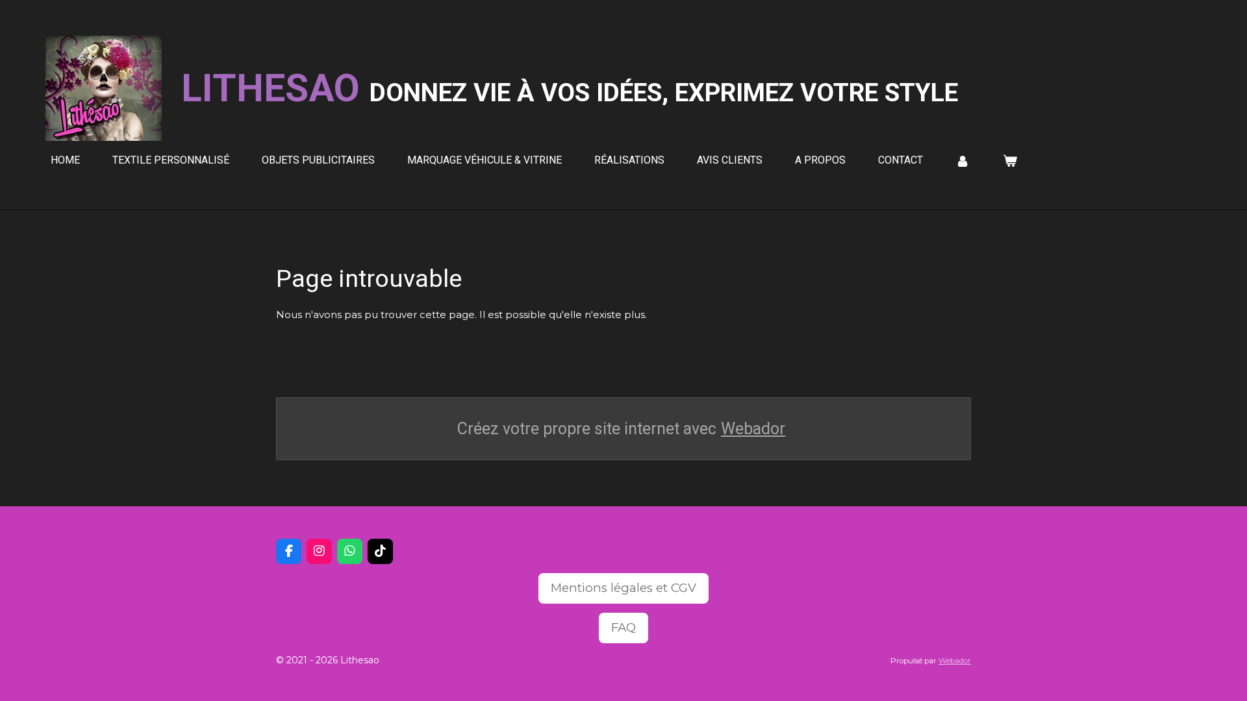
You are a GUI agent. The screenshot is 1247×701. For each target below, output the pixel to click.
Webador (753, 428)
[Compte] (962, 160)
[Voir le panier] (1009, 160)
